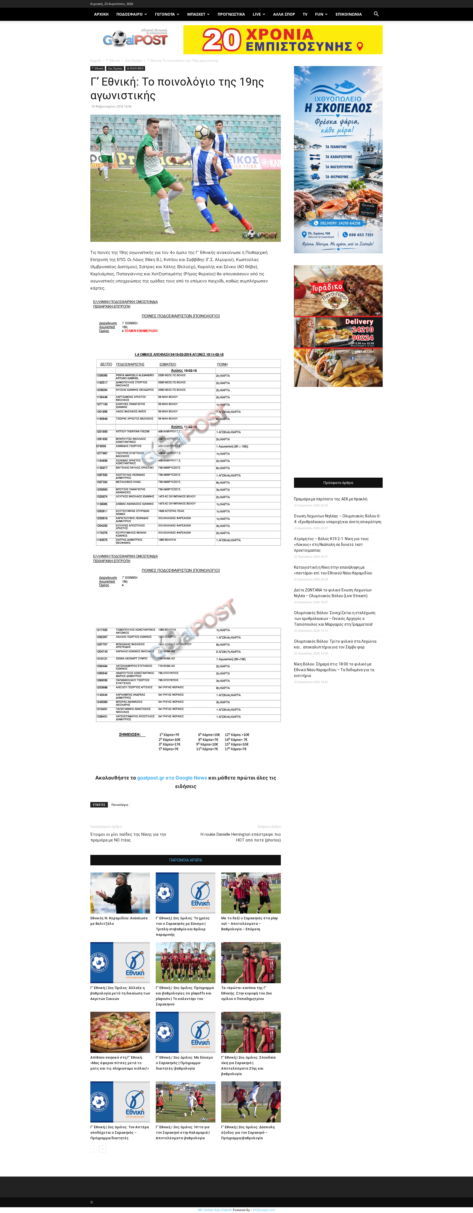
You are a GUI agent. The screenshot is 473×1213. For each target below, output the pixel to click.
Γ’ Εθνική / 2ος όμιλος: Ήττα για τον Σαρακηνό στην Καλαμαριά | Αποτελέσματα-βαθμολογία (183, 1132)
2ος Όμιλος (133, 60)
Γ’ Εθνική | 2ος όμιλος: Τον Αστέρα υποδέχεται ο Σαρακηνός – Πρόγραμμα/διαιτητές (119, 1132)
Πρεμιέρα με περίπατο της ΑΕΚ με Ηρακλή (330, 499)
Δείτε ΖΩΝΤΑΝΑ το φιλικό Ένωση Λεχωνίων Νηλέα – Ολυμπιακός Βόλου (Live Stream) (333, 593)
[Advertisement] (338, 433)
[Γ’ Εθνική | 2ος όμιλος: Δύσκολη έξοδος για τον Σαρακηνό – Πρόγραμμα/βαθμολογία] (251, 1102)
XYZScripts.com (263, 1210)
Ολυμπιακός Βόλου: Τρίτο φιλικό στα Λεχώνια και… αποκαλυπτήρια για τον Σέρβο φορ (335, 644)
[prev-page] (93, 1149)
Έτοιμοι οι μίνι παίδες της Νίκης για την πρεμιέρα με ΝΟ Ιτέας (128, 837)
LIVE (257, 14)
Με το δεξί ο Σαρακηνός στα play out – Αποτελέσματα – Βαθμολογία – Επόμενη (249, 923)
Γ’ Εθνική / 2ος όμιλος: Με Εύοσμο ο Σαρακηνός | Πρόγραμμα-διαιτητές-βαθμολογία (184, 1062)
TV (305, 14)
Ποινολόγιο (119, 805)
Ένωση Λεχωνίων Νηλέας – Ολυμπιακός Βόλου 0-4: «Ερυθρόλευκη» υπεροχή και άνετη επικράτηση (337, 519)
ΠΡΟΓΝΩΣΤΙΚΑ (231, 14)
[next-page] (102, 1149)
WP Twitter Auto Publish (215, 1210)
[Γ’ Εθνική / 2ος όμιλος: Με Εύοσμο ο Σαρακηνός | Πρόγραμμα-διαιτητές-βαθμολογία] (185, 1032)
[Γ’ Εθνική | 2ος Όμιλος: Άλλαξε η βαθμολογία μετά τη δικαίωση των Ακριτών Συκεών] (120, 962)
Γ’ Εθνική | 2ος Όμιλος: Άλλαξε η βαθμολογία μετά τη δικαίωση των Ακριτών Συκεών (120, 993)
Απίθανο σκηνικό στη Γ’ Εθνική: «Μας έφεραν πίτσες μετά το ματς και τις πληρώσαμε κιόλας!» (119, 1062)
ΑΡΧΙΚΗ (101, 14)
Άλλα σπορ (284, 14)
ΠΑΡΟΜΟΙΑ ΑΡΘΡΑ (185, 860)
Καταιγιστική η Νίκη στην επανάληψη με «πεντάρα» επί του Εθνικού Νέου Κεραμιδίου (333, 570)
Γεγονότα (165, 14)
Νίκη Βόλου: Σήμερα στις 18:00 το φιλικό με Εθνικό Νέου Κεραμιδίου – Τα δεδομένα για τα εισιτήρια (334, 670)
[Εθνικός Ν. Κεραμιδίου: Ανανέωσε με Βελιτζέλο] (120, 893)
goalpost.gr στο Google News (172, 778)
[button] (376, 14)
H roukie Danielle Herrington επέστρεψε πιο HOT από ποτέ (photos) (241, 837)
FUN (319, 14)
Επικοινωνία (349, 14)
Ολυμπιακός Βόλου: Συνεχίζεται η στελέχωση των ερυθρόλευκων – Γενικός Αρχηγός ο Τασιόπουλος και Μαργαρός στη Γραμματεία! (334, 619)
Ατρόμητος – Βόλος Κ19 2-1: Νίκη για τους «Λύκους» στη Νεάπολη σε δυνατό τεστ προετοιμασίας (331, 544)
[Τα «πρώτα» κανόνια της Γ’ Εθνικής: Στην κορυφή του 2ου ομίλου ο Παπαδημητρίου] (251, 962)
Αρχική (95, 60)
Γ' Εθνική (113, 60)
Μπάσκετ (196, 14)
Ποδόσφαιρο (129, 14)
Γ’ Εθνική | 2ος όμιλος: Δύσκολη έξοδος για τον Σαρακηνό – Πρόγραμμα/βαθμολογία (248, 1132)
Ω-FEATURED (135, 68)
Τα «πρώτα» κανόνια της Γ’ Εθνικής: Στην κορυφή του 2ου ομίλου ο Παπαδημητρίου (246, 993)
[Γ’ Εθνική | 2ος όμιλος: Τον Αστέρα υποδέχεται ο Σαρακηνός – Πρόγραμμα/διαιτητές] (120, 1102)
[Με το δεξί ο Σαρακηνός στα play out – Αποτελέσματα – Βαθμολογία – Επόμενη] (251, 893)
